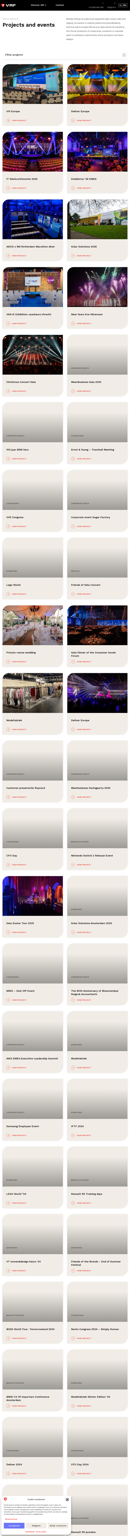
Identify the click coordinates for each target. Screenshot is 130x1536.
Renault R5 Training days (86, 1193)
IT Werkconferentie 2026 (21, 178)
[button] (67, 1499)
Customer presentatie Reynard (25, 787)
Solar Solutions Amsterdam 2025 (91, 923)
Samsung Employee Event (22, 1126)
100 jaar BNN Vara (17, 449)
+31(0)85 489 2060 (96, 7)
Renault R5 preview (83, 1532)
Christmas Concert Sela (21, 381)
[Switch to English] (124, 5)
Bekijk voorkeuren (58, 1526)
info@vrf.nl (111, 7)
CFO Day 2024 (80, 1464)
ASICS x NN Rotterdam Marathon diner (30, 246)
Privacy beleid (41, 1531)
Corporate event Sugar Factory (90, 517)
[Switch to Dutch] (120, 5)
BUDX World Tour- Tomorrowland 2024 (30, 1329)
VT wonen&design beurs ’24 (23, 1261)
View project (19, 120)
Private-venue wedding (21, 652)
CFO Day (11, 855)
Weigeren (36, 1526)
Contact (60, 5)
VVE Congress (14, 517)
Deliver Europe (80, 111)
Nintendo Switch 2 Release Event (92, 855)
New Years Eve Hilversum (87, 314)
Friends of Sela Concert (85, 584)
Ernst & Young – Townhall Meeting (92, 449)
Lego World (13, 584)
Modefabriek (14, 720)
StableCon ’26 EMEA (83, 178)
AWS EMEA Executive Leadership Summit (32, 1058)
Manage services (11, 1519)
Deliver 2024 (14, 1464)
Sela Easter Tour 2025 (20, 923)
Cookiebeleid (30, 1531)
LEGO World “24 (16, 1193)
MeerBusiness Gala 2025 (86, 381)
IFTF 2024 (77, 1126)
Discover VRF (37, 5)
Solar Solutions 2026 (84, 246)
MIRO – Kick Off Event (20, 990)
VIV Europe (13, 111)
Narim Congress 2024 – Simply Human (95, 1329)
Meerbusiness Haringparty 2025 (90, 787)
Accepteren (14, 1526)
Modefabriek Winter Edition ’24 (90, 1396)
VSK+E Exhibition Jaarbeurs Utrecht (28, 314)
